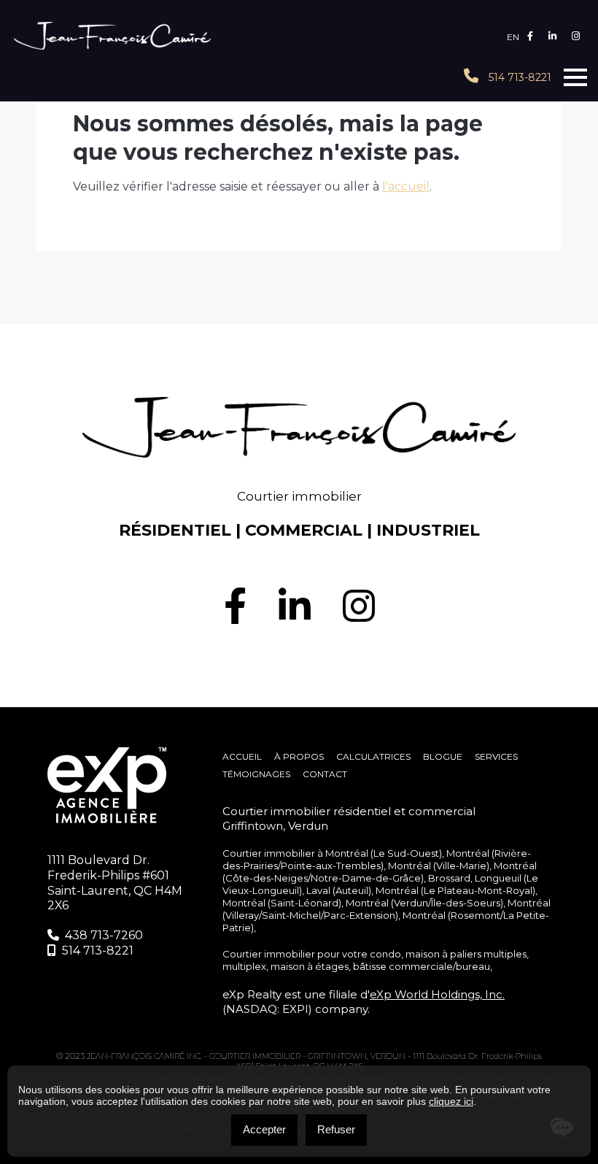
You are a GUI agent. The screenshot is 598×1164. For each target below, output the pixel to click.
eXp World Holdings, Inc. (437, 994)
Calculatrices (373, 756)
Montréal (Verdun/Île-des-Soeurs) (424, 903)
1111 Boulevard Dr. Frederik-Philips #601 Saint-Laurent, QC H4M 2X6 (114, 882)
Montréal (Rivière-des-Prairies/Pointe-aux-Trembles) (376, 859)
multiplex (244, 966)
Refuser (336, 1129)
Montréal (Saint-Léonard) (281, 903)
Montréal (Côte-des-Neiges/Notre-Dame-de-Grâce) (379, 872)
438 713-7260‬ (104, 935)
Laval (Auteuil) (338, 890)
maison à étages (310, 966)
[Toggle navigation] (575, 77)
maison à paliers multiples (466, 954)
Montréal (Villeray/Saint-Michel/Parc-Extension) (386, 909)
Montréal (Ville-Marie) (438, 865)
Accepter (264, 1129)
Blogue (442, 756)
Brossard (449, 878)
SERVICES (496, 756)
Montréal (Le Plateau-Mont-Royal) (455, 890)
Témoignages (256, 773)
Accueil (242, 756)
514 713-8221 (518, 77)
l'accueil (406, 186)
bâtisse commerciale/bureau (421, 966)
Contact (325, 773)
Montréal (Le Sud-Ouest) (383, 853)
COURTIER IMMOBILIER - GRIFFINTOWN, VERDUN (308, 1056)
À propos (299, 756)
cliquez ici (451, 1101)
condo (385, 954)
